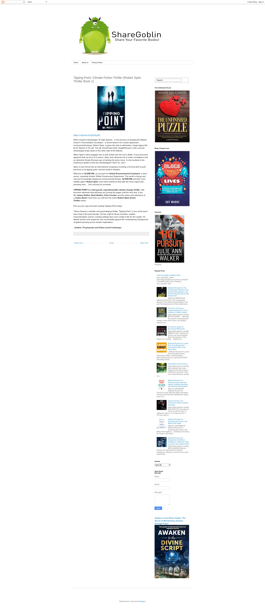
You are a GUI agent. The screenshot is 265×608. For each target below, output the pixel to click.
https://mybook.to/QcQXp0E (86, 135)
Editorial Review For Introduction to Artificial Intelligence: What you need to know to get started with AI (178, 441)
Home (76, 63)
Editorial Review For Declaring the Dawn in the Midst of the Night (177, 421)
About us (85, 63)
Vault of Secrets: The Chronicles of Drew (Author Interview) (178, 403)
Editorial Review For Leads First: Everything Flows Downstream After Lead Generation (178, 346)
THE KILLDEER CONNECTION (168, 275)
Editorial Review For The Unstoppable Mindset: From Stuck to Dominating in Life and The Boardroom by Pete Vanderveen (178, 292)
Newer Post (78, 243)
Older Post (144, 243)
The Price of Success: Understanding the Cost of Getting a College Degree (178, 310)
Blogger (142, 601)
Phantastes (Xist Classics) (177, 364)
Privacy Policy (97, 63)
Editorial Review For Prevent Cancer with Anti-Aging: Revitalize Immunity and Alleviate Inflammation (178, 383)
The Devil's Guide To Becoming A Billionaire (176, 328)
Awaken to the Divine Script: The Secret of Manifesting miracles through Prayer (170, 520)
